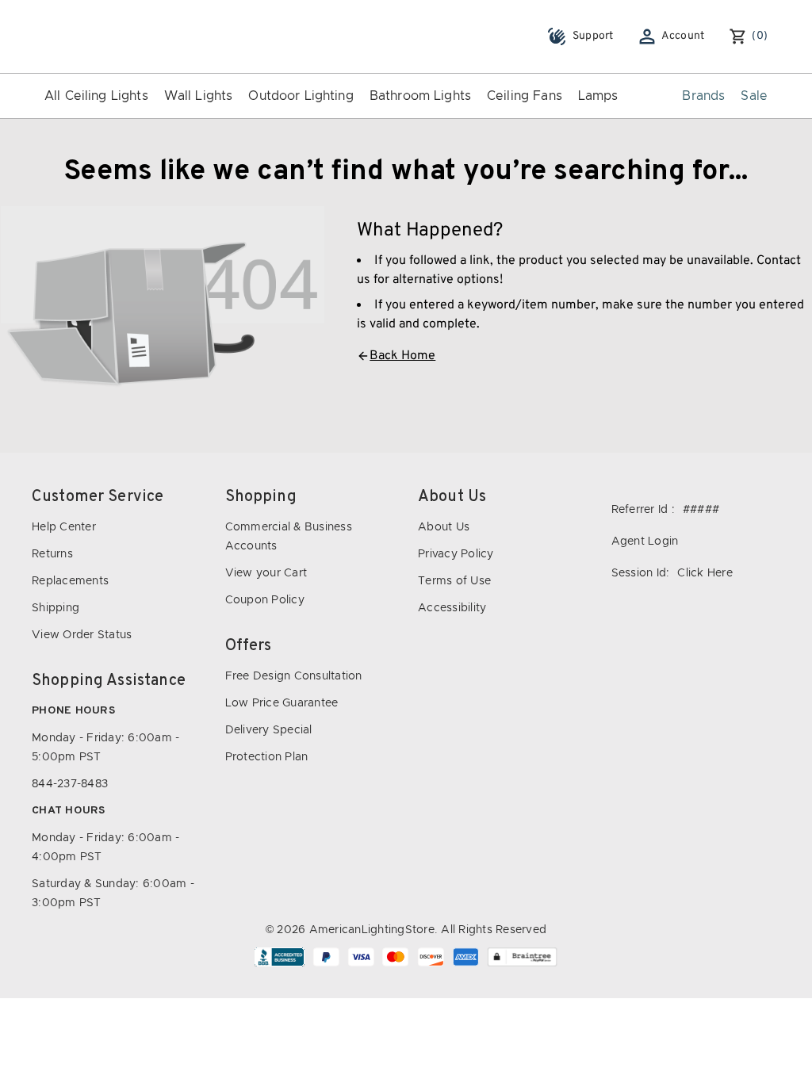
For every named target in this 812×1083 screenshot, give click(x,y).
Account (683, 36)
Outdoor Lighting (300, 96)
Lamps (598, 96)
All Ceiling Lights (96, 96)
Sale (754, 96)
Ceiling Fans (524, 96)
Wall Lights (198, 96)
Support (593, 36)
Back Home (402, 356)
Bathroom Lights (420, 96)
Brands (703, 96)
